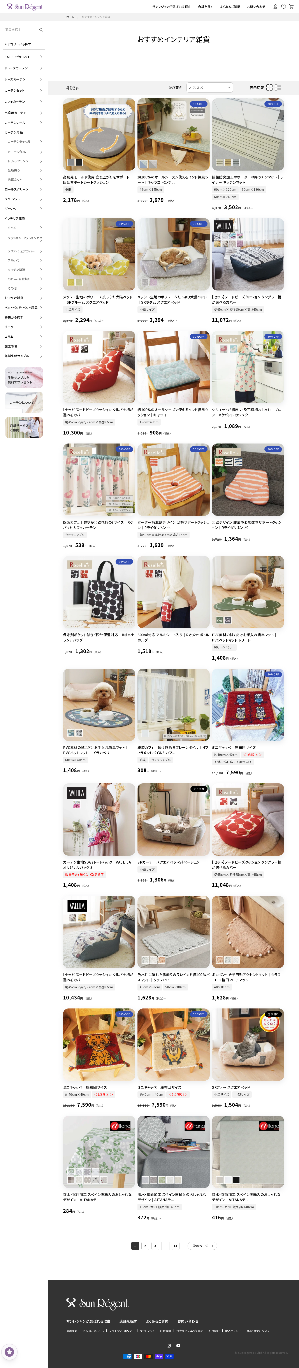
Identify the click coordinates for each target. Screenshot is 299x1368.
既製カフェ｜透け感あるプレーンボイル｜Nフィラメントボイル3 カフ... (172, 750)
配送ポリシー (233, 1330)
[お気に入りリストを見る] (283, 6)
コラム (9, 336)
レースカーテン (15, 79)
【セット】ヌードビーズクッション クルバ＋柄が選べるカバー (98, 412)
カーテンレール (15, 122)
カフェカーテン (15, 101)
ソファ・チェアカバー (21, 251)
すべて (12, 227)
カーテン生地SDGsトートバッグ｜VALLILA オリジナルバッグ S (97, 864)
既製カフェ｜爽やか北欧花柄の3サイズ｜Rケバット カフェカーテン (98, 525)
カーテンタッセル (19, 141)
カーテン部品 (17, 152)
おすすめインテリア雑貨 (96, 17)
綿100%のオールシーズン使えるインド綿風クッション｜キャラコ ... (172, 412)
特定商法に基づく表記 (189, 1330)
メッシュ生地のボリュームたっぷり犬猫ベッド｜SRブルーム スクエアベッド (98, 299)
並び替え (175, 87)
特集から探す (14, 317)
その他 (12, 288)
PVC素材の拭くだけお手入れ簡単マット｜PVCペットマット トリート (244, 637)
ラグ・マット (12, 199)
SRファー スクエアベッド (231, 1087)
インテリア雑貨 (15, 218)
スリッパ (13, 260)
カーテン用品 (14, 132)
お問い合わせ (188, 1321)
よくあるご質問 (157, 1321)
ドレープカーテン (16, 68)
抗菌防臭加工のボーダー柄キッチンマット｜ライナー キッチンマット (248, 179)
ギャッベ (10, 208)
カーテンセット (15, 90)
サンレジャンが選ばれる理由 (88, 1321)
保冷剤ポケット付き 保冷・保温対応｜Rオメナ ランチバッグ (98, 637)
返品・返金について (257, 1330)
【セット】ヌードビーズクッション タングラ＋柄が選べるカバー (246, 299)
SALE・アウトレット (17, 57)
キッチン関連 (16, 269)
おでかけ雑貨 (14, 298)
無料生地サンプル (17, 356)
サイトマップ (147, 1330)
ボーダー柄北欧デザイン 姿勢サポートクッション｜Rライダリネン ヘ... (173, 525)
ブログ (9, 327)
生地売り (14, 170)
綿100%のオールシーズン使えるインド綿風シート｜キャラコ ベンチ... (172, 179)
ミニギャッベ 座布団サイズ (234, 747)
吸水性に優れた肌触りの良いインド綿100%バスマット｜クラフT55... (173, 977)
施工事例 (11, 346)
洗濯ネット (15, 179)
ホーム (70, 17)
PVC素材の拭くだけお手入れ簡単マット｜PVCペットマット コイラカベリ (95, 750)
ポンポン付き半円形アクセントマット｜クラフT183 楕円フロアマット (246, 977)
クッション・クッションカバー (25, 240)
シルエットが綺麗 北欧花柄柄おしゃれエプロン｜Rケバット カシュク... (247, 412)
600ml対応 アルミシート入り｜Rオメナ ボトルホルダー (173, 637)
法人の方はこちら (93, 1330)
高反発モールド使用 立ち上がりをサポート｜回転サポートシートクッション (98, 179)
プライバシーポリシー (122, 1330)
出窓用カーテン (15, 112)
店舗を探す (128, 1321)
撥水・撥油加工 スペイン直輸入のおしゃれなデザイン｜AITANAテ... (97, 1197)
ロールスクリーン (16, 189)
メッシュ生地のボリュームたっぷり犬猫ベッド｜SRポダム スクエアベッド (172, 299)
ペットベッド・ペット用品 (21, 307)
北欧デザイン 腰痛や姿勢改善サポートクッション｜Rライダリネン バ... (246, 525)
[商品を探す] (41, 30)
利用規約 (214, 1330)
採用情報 (71, 1330)
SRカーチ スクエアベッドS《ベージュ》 (168, 862)
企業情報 (165, 1330)
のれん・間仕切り (19, 279)
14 (175, 1245)
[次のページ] (202, 1246)
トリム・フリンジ (18, 161)
